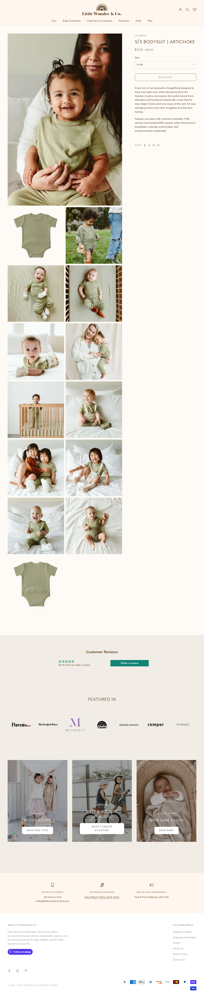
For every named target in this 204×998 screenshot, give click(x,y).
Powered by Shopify (47, 985)
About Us (178, 948)
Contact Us (179, 959)
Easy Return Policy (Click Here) (102, 897)
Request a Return (182, 931)
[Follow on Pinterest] (25, 970)
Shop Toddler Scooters (102, 828)
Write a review (130, 663)
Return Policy (180, 954)
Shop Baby (166, 830)
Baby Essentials (71, 20)
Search (177, 942)
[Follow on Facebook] (9, 970)
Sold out (165, 77)
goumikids (140, 35)
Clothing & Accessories (99, 20)
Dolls (138, 20)
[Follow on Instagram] (17, 970)
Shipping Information (184, 937)
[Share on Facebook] (144, 145)
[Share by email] (158, 145)
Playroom (124, 20)
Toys (53, 20)
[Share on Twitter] (149, 145)
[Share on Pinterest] (153, 145)
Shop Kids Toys (37, 830)
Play (150, 20)
